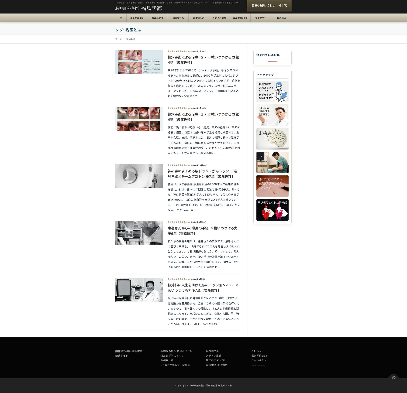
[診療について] (272, 91)
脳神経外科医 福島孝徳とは (177, 351)
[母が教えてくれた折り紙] (272, 210)
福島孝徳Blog (241, 20)
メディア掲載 (213, 355)
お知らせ (256, 351)
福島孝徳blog (259, 355)
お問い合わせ (259, 360)
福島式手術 (156, 20)
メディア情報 (219, 20)
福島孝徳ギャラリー (217, 360)
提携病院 (278, 20)
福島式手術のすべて (172, 355)
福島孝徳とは (136, 20)
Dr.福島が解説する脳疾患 (175, 364)
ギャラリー (259, 20)
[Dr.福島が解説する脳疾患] (272, 115)
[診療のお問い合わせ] (269, 6)
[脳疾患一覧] (272, 139)
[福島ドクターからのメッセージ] (272, 186)
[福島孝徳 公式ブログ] (272, 162)
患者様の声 (197, 20)
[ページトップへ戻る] (393, 378)
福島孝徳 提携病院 (217, 364)
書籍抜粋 (172, 51)
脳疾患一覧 (177, 20)
